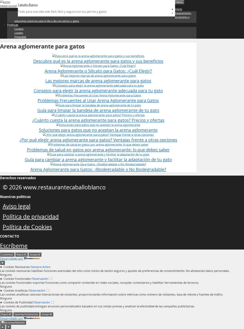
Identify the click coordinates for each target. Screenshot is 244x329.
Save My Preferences (26, 314)
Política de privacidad (31, 216)
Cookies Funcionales (17, 279)
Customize (7, 254)
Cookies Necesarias (17, 267)
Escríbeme (14, 246)
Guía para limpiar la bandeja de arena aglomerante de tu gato (98, 110)
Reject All (21, 254)
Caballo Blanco (28, 5)
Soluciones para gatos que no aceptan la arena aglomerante (98, 130)
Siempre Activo (40, 267)
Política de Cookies (27, 227)
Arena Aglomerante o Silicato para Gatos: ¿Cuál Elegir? (98, 71)
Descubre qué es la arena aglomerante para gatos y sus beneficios (98, 61)
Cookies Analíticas (16, 290)
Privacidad (20, 36)
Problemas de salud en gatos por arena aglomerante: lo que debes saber (98, 150)
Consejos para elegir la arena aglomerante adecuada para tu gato (98, 90)
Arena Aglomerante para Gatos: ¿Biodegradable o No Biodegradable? (98, 169)
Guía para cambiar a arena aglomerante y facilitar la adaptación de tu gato (98, 159)
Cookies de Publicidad (18, 302)
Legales (18, 33)
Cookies (19, 29)
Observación (40, 279)
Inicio (178, 9)
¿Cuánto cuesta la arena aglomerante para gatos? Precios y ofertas (98, 120)
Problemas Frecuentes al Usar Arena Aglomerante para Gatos (98, 100)
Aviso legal (16, 206)
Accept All (35, 254)
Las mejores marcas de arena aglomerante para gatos (98, 81)
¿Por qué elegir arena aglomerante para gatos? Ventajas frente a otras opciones (98, 140)
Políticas (12, 25)
